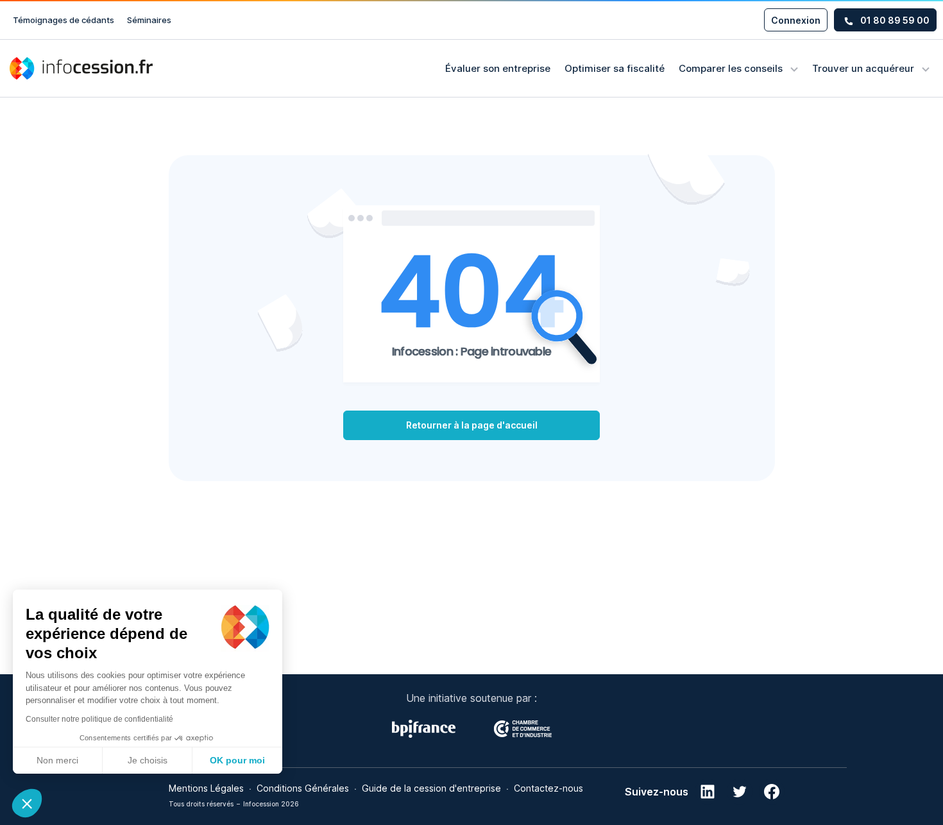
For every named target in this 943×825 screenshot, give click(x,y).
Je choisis (147, 760)
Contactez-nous (548, 788)
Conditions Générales (303, 788)
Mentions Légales (206, 788)
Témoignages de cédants (63, 20)
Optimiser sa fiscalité (615, 68)
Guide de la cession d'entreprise (431, 788)
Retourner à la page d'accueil (472, 425)
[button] (27, 803)
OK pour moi (237, 760)
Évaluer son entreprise (497, 68)
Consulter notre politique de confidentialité (99, 719)
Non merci (57, 760)
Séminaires (149, 20)
